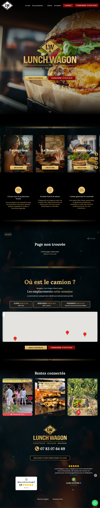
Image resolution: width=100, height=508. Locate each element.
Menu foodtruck (36, 348)
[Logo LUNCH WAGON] (50, 55)
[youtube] (96, 163)
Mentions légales (43, 499)
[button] (15, 339)
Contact (68, 5)
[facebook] (96, 154)
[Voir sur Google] (74, 479)
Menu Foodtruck (36, 78)
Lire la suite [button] (74, 475)
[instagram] (96, 159)
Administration (58, 499)
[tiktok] (96, 168)
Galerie (49, 5)
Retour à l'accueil (50, 254)
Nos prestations (37, 5)
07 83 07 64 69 (52, 448)
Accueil (27, 5)
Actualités (57, 5)
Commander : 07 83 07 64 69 (86, 5)
